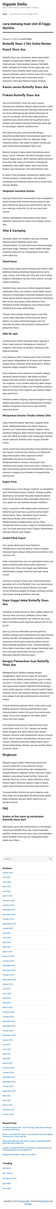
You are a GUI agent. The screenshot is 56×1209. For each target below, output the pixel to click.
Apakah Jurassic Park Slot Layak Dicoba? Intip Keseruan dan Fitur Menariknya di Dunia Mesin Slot (27, 1149)
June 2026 (7, 882)
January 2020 (8, 1114)
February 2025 (8, 956)
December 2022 (9, 1077)
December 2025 (9, 910)
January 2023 (8, 1072)
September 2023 (9, 1035)
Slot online (7, 1188)
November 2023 (9, 1026)
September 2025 (9, 924)
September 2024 (9, 980)
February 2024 (8, 1012)
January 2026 (8, 905)
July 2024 (7, 989)
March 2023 (7, 1063)
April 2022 (7, 1100)
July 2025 (7, 933)
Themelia (27, 1204)
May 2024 (7, 998)
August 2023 (8, 1040)
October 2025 (8, 919)
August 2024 (8, 984)
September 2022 (9, 1091)
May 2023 (7, 1054)
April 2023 (7, 1058)
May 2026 (7, 886)
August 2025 (8, 928)
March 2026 (7, 896)
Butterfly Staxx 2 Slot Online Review (27, 43)
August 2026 (8, 873)
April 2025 (7, 947)
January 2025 (8, 961)
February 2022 (8, 1110)
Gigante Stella (23, 1201)
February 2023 (8, 1068)
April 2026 (7, 891)
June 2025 (7, 938)
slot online (7, 1183)
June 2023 (7, 1049)
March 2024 (7, 1007)
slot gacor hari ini (9, 1178)
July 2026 (7, 877)
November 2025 (9, 914)
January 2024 (8, 1017)
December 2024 (9, 966)
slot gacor (7, 1168)
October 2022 (8, 1086)
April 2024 (7, 1003)
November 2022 (9, 1082)
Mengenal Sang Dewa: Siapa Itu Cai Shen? (19, 1154)
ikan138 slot (8, 1173)
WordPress (44, 1201)
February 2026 (8, 901)
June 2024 (7, 993)
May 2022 (7, 1096)
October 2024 (8, 975)
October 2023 (8, 1031)
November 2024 (9, 970)
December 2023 (9, 1021)
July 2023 (7, 1045)
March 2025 (7, 952)
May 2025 (7, 942)
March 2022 (7, 1105)
